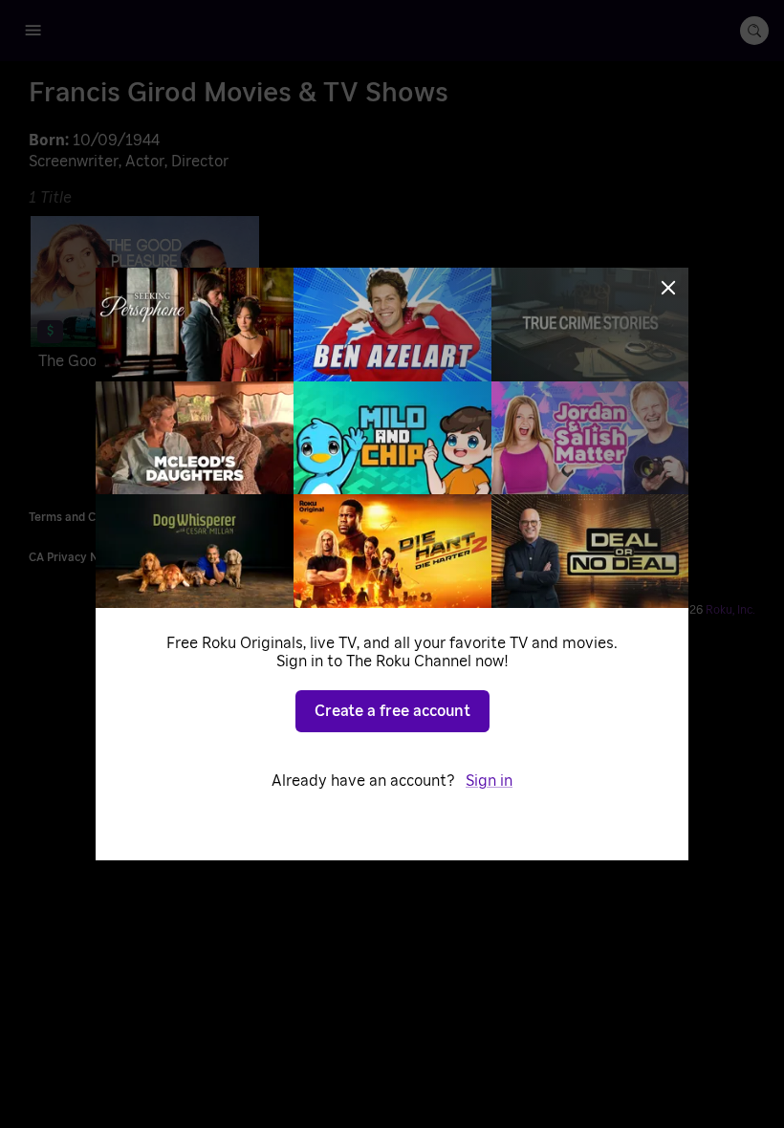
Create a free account (392, 711)
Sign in (489, 781)
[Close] (668, 287)
